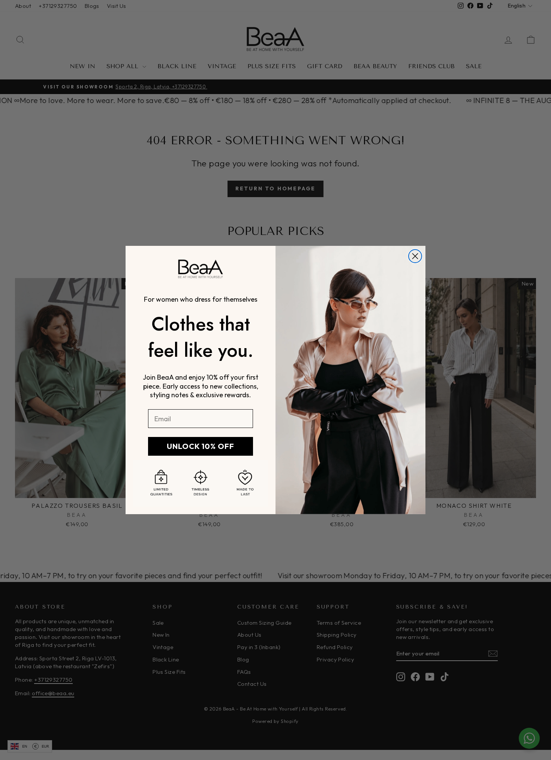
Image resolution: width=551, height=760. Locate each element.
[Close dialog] (415, 256)
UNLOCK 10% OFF (200, 446)
